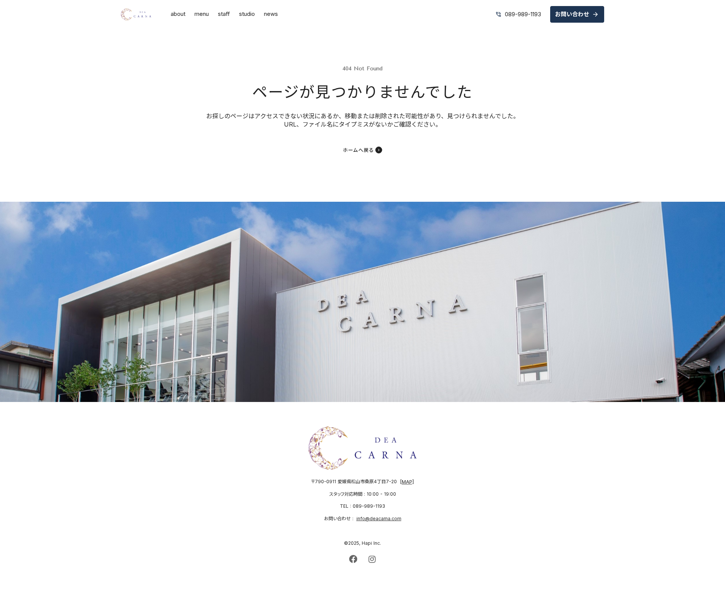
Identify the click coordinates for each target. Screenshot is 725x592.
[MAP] (407, 481)
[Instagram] (371, 559)
